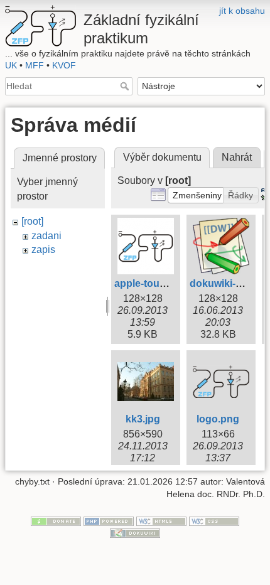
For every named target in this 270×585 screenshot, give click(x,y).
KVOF (64, 65)
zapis (43, 249)
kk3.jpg (143, 419)
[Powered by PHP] (109, 520)
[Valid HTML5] (161, 520)
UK (11, 65)
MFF (34, 65)
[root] (32, 221)
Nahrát (237, 157)
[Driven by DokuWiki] (135, 533)
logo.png (218, 419)
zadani (46, 235)
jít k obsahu (242, 11)
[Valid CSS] (214, 520)
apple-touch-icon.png (165, 283)
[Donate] (56, 520)
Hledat (126, 86)
